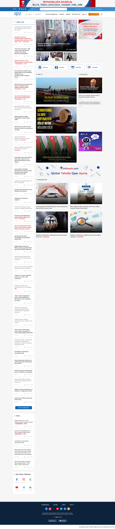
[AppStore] (62, 520)
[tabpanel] (56, 35)
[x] (53, 509)
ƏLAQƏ (55, 504)
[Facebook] (13, 9)
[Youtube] (19, 9)
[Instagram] (15, 9)
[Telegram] (21, 9)
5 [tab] (73, 49)
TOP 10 (72, 504)
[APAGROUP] (57, 517)
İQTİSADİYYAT (76, 14)
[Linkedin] (23, 9)
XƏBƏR (68, 14)
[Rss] (25, 9)
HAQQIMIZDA (45, 504)
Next (75, 36)
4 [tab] (71, 49)
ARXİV (63, 504)
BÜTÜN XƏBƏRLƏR (51, 14)
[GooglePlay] (52, 520)
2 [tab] (68, 49)
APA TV (84, 14)
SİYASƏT (61, 14)
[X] (17, 9)
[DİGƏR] (100, 14)
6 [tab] (74, 49)
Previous (38, 36)
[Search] (65, 9)
